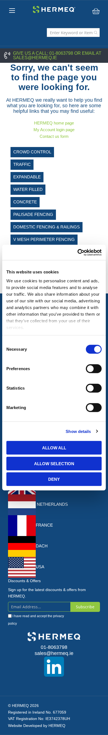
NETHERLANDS (52, 504)
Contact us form (54, 136)
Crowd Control (32, 152)
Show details (78, 431)
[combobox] (73, 32)
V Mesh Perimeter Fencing (44, 239)
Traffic (22, 164)
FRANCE (44, 525)
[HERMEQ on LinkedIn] (54, 667)
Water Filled (28, 189)
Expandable (27, 177)
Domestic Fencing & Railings (46, 227)
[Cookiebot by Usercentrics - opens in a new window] (78, 252)
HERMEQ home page (54, 123)
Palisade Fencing (33, 214)
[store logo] (54, 9)
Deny (54, 479)
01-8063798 (61, 53)
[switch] (94, 369)
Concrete (25, 202)
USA (40, 566)
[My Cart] (96, 11)
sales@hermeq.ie (35, 57)
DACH (42, 546)
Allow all (54, 447)
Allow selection (54, 463)
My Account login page (54, 129)
